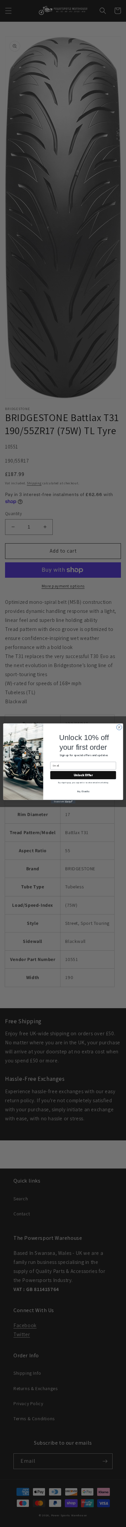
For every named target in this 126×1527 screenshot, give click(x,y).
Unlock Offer (82, 775)
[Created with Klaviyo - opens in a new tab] (63, 802)
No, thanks (83, 791)
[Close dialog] (119, 727)
